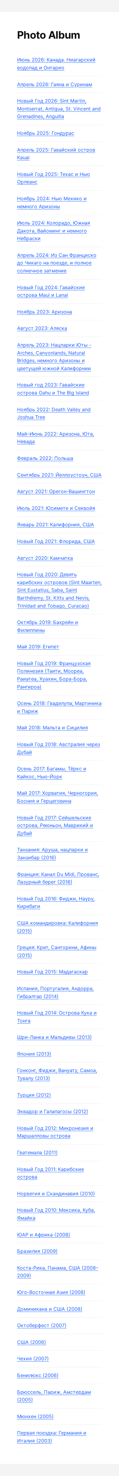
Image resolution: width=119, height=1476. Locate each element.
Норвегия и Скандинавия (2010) (56, 1193)
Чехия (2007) (33, 1358)
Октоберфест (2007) (42, 1325)
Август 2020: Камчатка (45, 558)
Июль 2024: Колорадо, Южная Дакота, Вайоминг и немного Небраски (53, 230)
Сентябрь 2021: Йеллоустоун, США (59, 475)
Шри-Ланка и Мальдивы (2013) (54, 1037)
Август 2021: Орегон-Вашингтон (56, 491)
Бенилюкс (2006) (38, 1375)
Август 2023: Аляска (42, 328)
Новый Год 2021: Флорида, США (56, 541)
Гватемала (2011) (37, 1152)
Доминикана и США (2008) (49, 1309)
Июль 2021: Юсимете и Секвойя (56, 508)
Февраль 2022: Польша (45, 458)
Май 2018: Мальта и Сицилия (52, 727)
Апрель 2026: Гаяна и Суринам (54, 84)
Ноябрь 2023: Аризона (44, 312)
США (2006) (31, 1342)
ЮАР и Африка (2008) (43, 1235)
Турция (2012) (34, 1095)
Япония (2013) (34, 1054)
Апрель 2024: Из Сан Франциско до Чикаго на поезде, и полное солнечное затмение (56, 263)
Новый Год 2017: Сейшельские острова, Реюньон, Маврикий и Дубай (55, 825)
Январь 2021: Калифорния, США (55, 524)
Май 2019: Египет (38, 646)
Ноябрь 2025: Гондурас (45, 133)
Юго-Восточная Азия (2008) (51, 1292)
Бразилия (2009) (37, 1251)
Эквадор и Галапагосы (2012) (52, 1111)
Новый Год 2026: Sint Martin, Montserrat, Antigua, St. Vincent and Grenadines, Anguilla (59, 108)
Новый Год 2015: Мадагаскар (52, 972)
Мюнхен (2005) (35, 1416)
